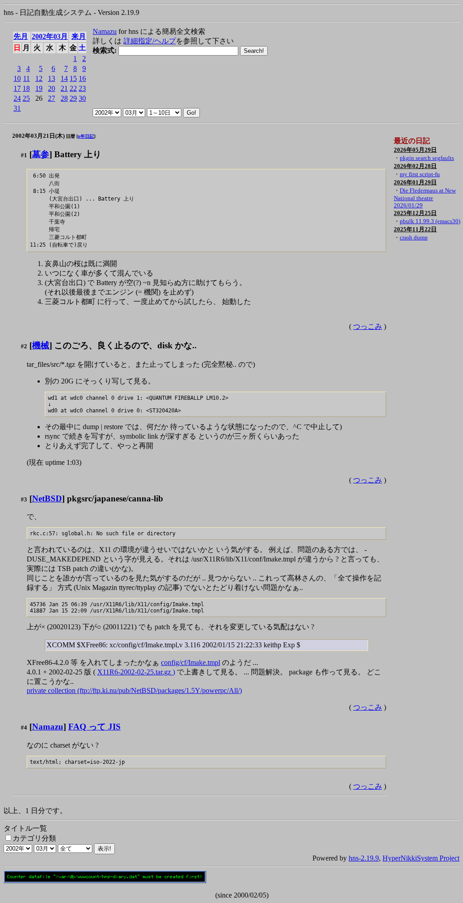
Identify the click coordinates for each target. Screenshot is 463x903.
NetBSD (47, 498)
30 (82, 98)
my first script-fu (420, 174)
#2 (24, 346)
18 (26, 88)
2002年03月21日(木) (38, 135)
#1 (24, 155)
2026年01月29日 (415, 182)
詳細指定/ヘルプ (149, 41)
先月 (21, 36)
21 (64, 88)
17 (17, 88)
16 (82, 78)
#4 (24, 727)
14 (64, 78)
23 (82, 88)
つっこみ (367, 326)
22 (73, 88)
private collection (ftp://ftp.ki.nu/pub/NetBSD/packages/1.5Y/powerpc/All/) (134, 690)
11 (26, 78)
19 (39, 88)
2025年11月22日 (415, 229)
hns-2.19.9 (364, 858)
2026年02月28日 (415, 166)
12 (39, 78)
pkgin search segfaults (427, 157)
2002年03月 (50, 36)
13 (51, 78)
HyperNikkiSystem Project (421, 858)
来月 (78, 36)
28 (64, 98)
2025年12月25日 (415, 213)
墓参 (40, 154)
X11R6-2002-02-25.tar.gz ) (136, 672)
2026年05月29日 (415, 149)
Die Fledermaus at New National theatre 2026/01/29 (425, 198)
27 (51, 98)
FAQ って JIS (94, 726)
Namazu (105, 31)
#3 (24, 499)
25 (26, 98)
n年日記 (86, 136)
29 (73, 98)
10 (17, 78)
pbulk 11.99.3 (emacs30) (430, 221)
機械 (40, 345)
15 (73, 78)
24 (17, 98)
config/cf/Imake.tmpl (190, 662)
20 (51, 88)
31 (17, 108)
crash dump (414, 237)
